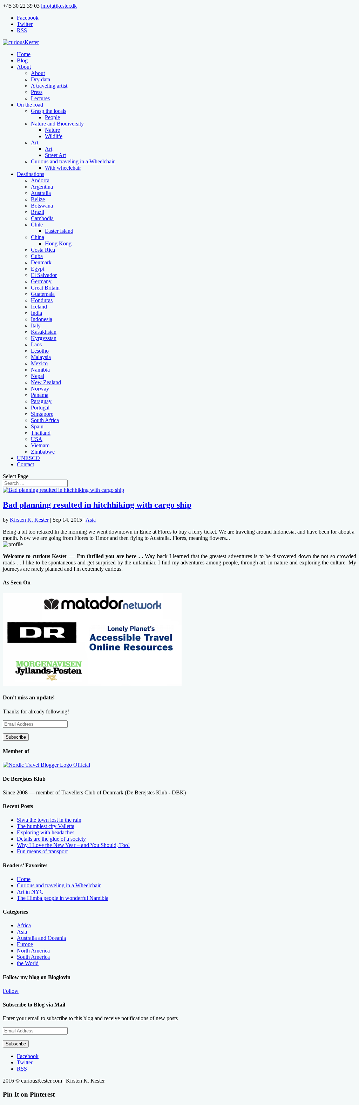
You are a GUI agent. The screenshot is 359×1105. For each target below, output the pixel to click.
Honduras (42, 300)
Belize (38, 199)
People (52, 117)
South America (33, 957)
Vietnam (40, 445)
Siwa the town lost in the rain (49, 820)
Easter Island (59, 231)
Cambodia (42, 218)
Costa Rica (43, 250)
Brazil (37, 212)
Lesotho (40, 351)
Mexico (39, 363)
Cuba (37, 256)
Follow (11, 991)
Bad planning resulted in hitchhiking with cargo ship (97, 504)
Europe (25, 944)
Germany (41, 281)
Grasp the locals (48, 111)
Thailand (40, 433)
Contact (25, 464)
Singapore (42, 414)
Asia (91, 520)
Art (34, 142)
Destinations (30, 174)
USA (36, 439)
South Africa (45, 420)
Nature (52, 130)
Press (36, 92)
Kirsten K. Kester (29, 520)
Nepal (37, 376)
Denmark (41, 262)
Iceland (39, 307)
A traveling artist (49, 86)
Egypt (37, 269)
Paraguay (41, 401)
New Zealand (46, 382)
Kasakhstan (43, 332)
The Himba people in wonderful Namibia (62, 898)
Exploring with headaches (45, 832)
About (24, 67)
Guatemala (43, 294)
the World (28, 963)
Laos (36, 344)
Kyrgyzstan (43, 338)
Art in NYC (30, 892)
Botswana (42, 206)
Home (24, 54)
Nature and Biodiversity (57, 124)
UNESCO (28, 458)
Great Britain (45, 288)
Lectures (40, 98)
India (36, 313)
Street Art (55, 155)
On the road (30, 105)
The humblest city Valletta (45, 826)
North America (33, 951)
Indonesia (41, 319)
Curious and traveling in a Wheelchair (73, 161)
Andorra (40, 180)
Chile (37, 225)
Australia (41, 193)
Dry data (40, 79)
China (37, 237)
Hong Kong (58, 243)
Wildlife (53, 136)
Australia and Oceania (41, 938)
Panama (39, 395)
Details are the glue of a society (51, 839)
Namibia (40, 370)
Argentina (42, 187)
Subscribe (16, 737)
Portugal (40, 408)
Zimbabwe (43, 452)
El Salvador (44, 275)
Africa (24, 925)
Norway (40, 389)
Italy (36, 325)
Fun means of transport (42, 851)
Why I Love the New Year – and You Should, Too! (73, 845)
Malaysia (41, 357)
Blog (22, 60)
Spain (37, 426)
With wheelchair (63, 168)
